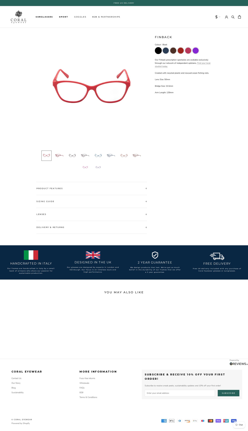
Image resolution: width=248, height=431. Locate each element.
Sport (63, 17)
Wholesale (84, 383)
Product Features (49, 188)
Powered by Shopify (20, 423)
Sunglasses (44, 17)
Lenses (41, 214)
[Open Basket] (239, 16)
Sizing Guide (45, 201)
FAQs (82, 387)
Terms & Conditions (88, 397)
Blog (13, 387)
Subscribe (228, 393)
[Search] (233, 16)
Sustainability (17, 392)
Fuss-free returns (87, 378)
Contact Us (16, 378)
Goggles (80, 17)
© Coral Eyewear (21, 420)
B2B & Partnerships (106, 17)
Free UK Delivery (124, 3)
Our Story (15, 383)
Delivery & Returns (50, 227)
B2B (81, 392)
